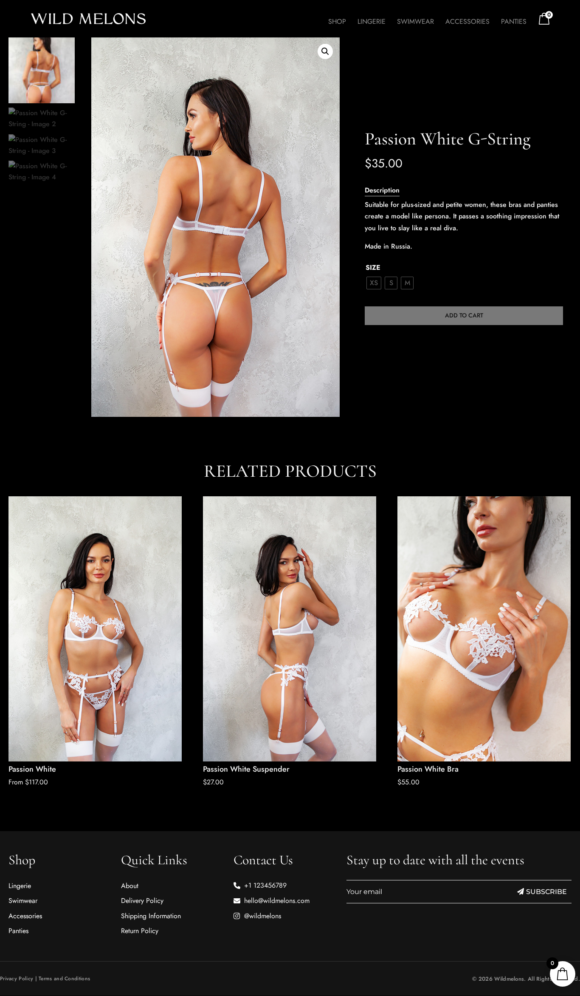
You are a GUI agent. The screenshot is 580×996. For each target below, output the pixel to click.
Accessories (467, 22)
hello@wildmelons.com (277, 900)
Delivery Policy (142, 900)
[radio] (373, 283)
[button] (325, 51)
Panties (514, 22)
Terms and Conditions (64, 978)
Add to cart (464, 315)
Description (382, 190)
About (129, 886)
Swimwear (415, 22)
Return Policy (139, 931)
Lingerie (372, 22)
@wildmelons (262, 916)
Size (373, 267)
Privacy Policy (16, 978)
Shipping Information (151, 916)
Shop (337, 22)
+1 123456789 (265, 885)
